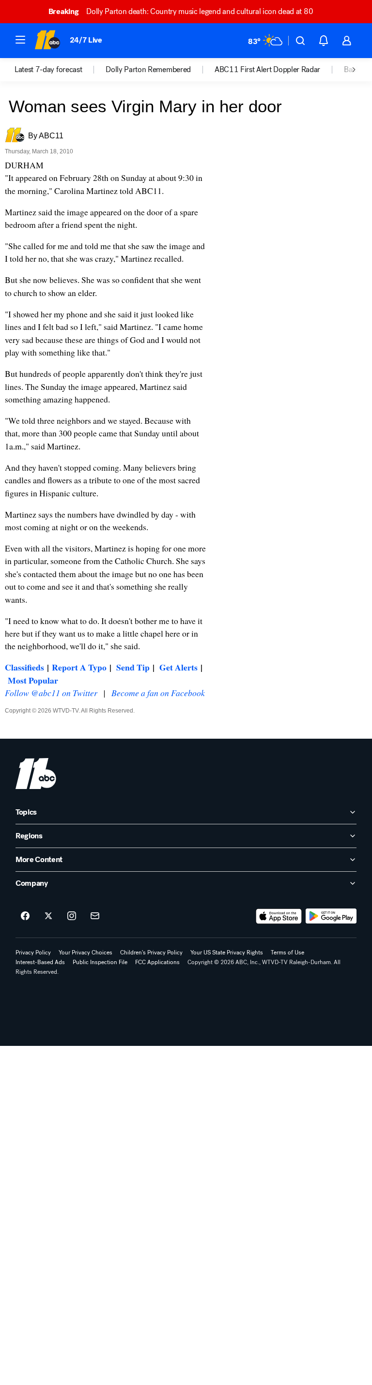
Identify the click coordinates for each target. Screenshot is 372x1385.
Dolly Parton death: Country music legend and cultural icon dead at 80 (180, 11)
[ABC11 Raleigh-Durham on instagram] (71, 916)
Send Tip (133, 667)
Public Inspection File (100, 962)
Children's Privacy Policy (151, 952)
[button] (20, 39)
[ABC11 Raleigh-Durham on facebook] (25, 916)
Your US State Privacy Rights (226, 952)
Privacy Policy (33, 952)
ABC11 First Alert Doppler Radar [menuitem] (267, 69)
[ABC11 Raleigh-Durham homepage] (47, 40)
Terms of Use (287, 952)
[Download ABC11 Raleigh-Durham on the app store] (279, 916)
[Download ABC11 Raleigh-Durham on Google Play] (331, 916)
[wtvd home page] (36, 773)
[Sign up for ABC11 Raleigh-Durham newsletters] (95, 916)
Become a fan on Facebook (158, 693)
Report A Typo (79, 667)
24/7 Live (86, 40)
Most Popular (33, 680)
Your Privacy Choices (85, 952)
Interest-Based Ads (40, 962)
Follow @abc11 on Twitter (51, 693)
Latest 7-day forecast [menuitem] (48, 69)
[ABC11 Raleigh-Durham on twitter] (48, 916)
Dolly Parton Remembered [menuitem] (148, 69)
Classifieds (24, 667)
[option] (60, 69)
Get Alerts (178, 667)
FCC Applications (157, 962)
